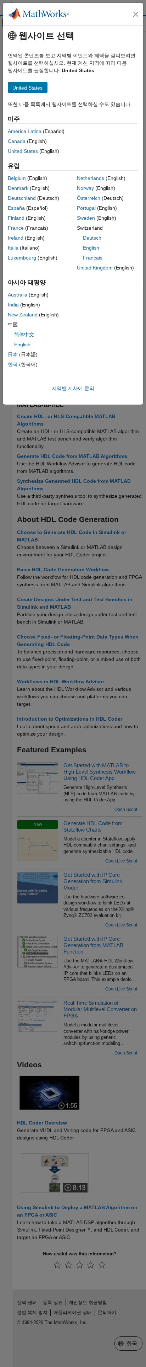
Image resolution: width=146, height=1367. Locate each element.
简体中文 (24, 334)
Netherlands (90, 178)
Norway (85, 188)
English (91, 248)
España (16, 208)
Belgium (17, 178)
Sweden (86, 218)
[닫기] (136, 14)
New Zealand (23, 314)
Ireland (15, 238)
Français (92, 258)
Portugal (86, 208)
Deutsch (92, 238)
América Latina (24, 131)
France (16, 228)
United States (23, 151)
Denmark (18, 188)
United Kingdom (95, 268)
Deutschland (22, 198)
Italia (13, 248)
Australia (17, 295)
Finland (16, 218)
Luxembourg (22, 258)
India (13, 305)
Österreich (88, 198)
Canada (17, 141)
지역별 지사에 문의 (73, 388)
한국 (13, 364)
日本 (13, 354)
